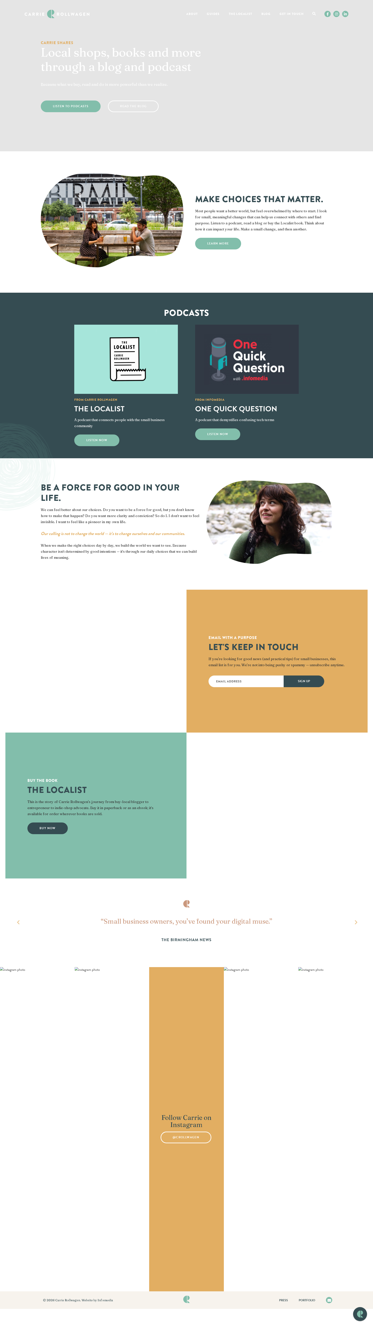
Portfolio (307, 1300)
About (192, 14)
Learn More (218, 243)
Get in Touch (292, 14)
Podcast (243, 23)
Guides (213, 14)
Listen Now (96, 440)
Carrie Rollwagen (67, 1300)
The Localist (240, 14)
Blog (266, 14)
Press (283, 1300)
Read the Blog (133, 106)
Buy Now (48, 828)
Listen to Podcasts (71, 106)
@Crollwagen (186, 1137)
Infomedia (105, 1300)
